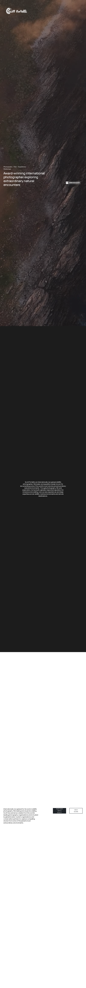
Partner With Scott (59, 811)
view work (76, 811)
